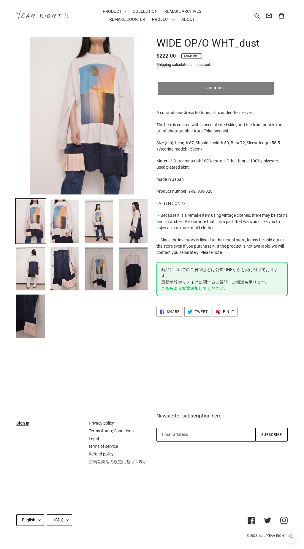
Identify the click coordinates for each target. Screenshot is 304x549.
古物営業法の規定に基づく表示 (118, 461)
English (28, 520)
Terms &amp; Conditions (111, 430)
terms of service (103, 446)
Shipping (163, 64)
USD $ (58, 520)
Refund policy (101, 454)
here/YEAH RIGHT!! (273, 536)
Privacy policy (101, 423)
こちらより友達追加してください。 (194, 288)
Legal (94, 438)
